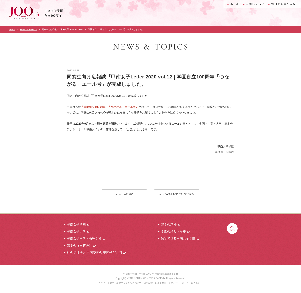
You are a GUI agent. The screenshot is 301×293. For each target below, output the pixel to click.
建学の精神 (169, 224)
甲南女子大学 (76, 231)
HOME (12, 29)
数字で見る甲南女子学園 (178, 238)
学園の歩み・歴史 (173, 231)
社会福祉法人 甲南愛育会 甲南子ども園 (94, 252)
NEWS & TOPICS (28, 29)
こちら (197, 283)
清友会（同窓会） (79, 245)
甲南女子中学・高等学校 (84, 238)
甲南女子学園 (76, 224)
